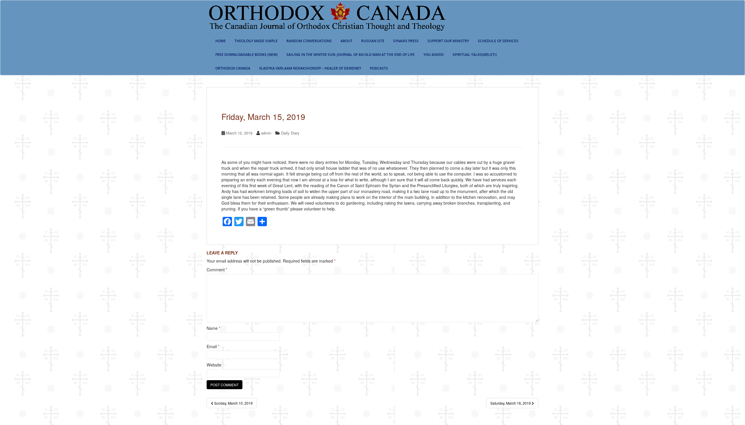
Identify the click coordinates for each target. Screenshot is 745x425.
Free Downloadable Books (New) (246, 54)
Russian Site (372, 40)
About (346, 40)
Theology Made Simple (256, 40)
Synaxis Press (406, 40)
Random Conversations (309, 40)
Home (220, 40)
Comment (217, 269)
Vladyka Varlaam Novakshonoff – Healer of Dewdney (310, 68)
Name (213, 328)
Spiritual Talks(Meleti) (475, 54)
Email (213, 346)
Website (214, 365)
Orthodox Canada (232, 68)
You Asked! (433, 54)
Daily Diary (290, 133)
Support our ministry (448, 40)
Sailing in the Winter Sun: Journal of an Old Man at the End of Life (350, 54)
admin (266, 133)
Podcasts (379, 68)
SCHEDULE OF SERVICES (498, 40)
